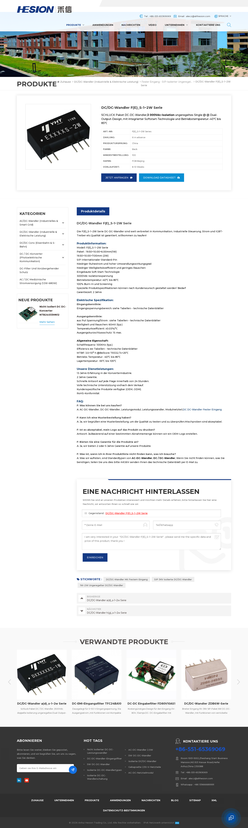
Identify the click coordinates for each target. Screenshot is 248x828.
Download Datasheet (159, 177)
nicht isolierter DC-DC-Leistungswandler (100, 751)
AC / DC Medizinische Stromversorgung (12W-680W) (38, 281)
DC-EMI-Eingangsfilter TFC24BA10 (96, 703)
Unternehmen (174, 24)
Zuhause (65, 81)
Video (152, 24)
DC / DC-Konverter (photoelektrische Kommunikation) (31, 257)
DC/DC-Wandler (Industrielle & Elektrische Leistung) (106, 81)
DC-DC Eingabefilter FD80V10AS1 (151, 703)
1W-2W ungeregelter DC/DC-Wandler (101, 585)
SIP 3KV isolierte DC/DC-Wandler (173, 579)
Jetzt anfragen (116, 177)
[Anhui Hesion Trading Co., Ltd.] (44, 9)
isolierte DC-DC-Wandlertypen (104, 770)
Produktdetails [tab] (93, 211)
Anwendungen (102, 24)
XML (214, 800)
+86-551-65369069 (160, 16)
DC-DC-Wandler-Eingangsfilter (104, 758)
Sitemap (195, 800)
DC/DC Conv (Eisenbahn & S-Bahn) (37, 244)
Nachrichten (130, 24)
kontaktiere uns (208, 24)
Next (238, 682)
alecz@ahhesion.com (198, 16)
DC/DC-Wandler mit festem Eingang (127, 579)
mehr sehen (47, 322)
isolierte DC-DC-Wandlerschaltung (97, 777)
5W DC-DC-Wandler (98, 764)
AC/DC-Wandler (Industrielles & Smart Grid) (39, 222)
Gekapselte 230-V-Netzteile (144, 767)
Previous (9, 682)
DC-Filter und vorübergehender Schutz (39, 270)
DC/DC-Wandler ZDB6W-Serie (206, 703)
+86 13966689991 (204, 784)
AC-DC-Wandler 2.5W (140, 749)
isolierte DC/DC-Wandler (142, 761)
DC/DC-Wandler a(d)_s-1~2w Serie (41, 703)
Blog (174, 800)
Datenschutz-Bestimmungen (124, 810)
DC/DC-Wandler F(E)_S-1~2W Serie (126, 513)
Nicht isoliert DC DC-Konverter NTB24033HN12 (52, 310)
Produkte (73, 24)
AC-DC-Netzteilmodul (140, 772)
